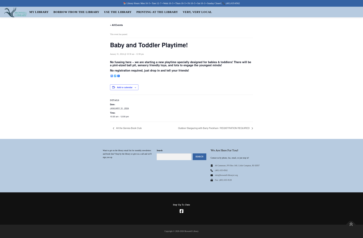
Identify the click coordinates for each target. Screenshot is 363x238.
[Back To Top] (351, 225)
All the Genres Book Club (129, 128)
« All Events (116, 25)
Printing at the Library (157, 12)
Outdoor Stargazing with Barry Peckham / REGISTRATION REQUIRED (214, 128)
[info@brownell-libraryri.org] (224, 175)
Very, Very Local (197, 12)
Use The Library (118, 12)
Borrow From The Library (76, 12)
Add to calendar (124, 87)
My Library (39, 12)
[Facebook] (181, 211)
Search (159, 150)
